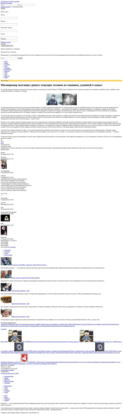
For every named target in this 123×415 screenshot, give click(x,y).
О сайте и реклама (13, 1)
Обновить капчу (6, 42)
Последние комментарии (8, 322)
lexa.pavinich (4, 370)
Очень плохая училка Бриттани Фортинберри (26, 278)
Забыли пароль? (6, 7)
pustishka (11, 370)
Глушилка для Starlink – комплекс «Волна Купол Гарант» (29, 265)
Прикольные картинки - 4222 (21, 316)
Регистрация (8, 3)
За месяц (7, 251)
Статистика (4, 1)
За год (6, 253)
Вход (2, 3)
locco (2, 143)
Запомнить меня (18, 7)
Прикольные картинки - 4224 (21, 290)
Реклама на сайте (13, 373)
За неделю (7, 250)
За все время (8, 255)
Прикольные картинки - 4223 (21, 303)
